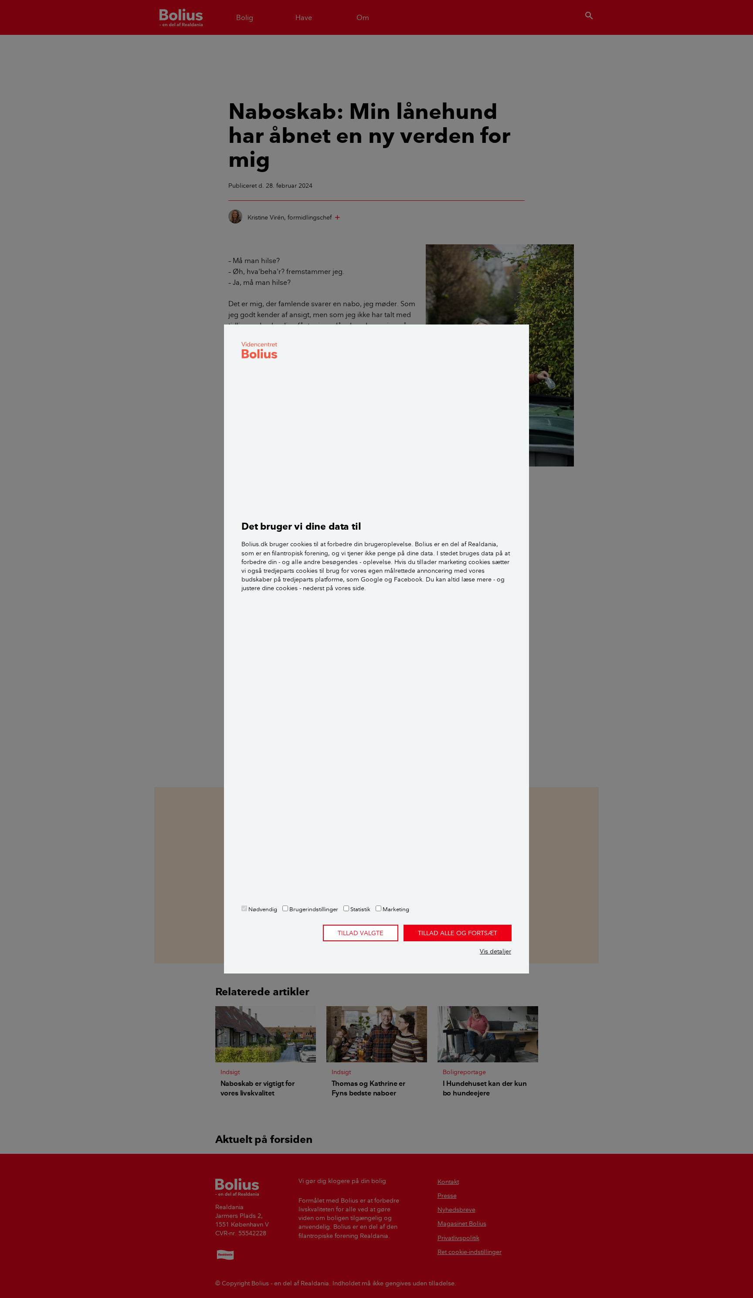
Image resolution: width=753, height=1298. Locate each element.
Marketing (395, 909)
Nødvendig (262, 909)
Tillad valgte (360, 933)
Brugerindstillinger (313, 909)
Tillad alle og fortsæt (457, 933)
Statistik (359, 909)
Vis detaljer (495, 951)
